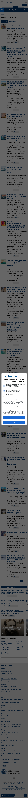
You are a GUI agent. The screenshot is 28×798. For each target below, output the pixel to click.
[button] (14, 394)
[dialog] (14, 399)
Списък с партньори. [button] (14, 404)
